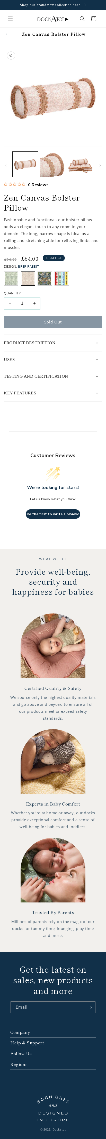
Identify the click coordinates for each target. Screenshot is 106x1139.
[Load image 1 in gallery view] (25, 164)
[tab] (53, 343)
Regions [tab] (19, 1064)
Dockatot (59, 1129)
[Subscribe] (89, 1007)
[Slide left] (5, 165)
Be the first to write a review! (53, 514)
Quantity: (13, 293)
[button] (10, 18)
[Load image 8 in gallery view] (80, 164)
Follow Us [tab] (21, 1053)
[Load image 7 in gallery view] (53, 164)
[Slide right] (100, 165)
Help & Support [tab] (27, 1042)
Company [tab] (20, 1032)
